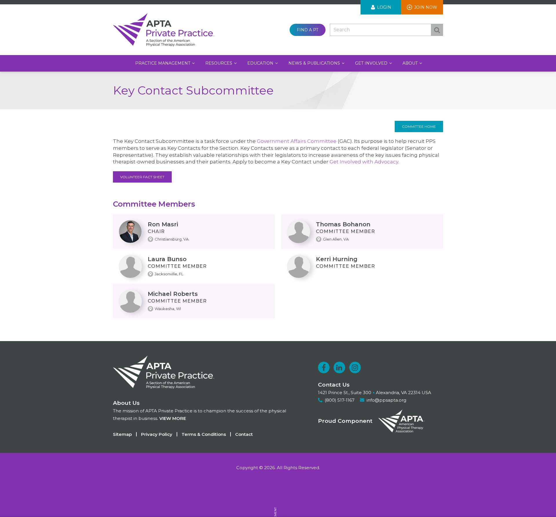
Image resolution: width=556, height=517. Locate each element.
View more (172, 418)
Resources (219, 63)
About (411, 63)
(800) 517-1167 (339, 400)
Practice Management (163, 63)
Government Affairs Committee (296, 141)
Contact (244, 434)
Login (384, 7)
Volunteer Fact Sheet (142, 177)
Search (437, 30)
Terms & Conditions (204, 434)
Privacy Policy (156, 434)
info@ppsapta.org (386, 400)
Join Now (425, 7)
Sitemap (122, 434)
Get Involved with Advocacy (364, 162)
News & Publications (314, 63)
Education (261, 63)
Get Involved (372, 63)
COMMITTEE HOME (419, 126)
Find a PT (307, 29)
